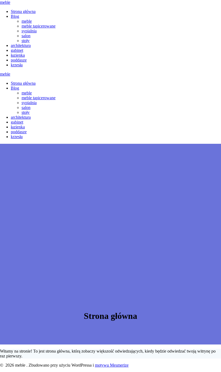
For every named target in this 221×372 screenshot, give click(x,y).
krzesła (17, 65)
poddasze (19, 60)
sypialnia (29, 31)
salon (26, 35)
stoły (26, 40)
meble (5, 2)
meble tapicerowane (39, 26)
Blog (15, 16)
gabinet (17, 50)
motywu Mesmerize (112, 365)
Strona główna (23, 11)
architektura (21, 45)
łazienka (18, 55)
